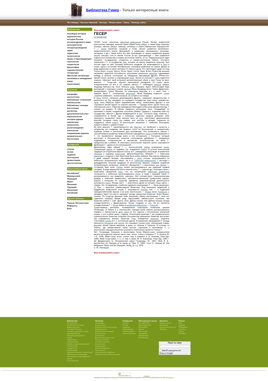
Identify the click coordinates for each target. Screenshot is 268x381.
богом (115, 205)
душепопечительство (77, 114)
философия (73, 67)
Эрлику (163, 165)
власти (115, 122)
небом (147, 147)
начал (148, 134)
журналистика (74, 36)
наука (70, 50)
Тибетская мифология (144, 160)
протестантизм (74, 163)
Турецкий (71, 187)
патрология (73, 125)
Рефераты (72, 206)
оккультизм (72, 122)
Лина (132, 78)
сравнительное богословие (107, 354)
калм (110, 71)
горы (120, 172)
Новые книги (115, 22)
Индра (148, 192)
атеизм (70, 149)
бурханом (108, 223)
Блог (69, 208)
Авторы (103, 22)
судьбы (108, 221)
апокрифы (72, 94)
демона (157, 84)
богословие (73, 108)
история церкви (75, 119)
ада (141, 118)
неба (157, 78)
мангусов (120, 154)
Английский (73, 173)
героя (137, 174)
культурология (74, 45)
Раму (143, 149)
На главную (73, 22)
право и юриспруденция (79, 59)
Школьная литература (78, 75)
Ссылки (182, 329)
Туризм (182, 325)
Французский (73, 176)
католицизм (73, 157)
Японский (72, 184)
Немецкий (72, 179)
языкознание (73, 84)
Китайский (72, 193)
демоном (130, 93)
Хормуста (162, 192)
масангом (98, 156)
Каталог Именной (89, 22)
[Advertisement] (79, 257)
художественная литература (79, 352)
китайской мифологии (137, 205)
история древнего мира (79, 42)
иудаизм (71, 154)
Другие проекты (76, 198)
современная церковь (78, 133)
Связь (127, 22)
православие (73, 160)
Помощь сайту (138, 22)
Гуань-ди (154, 205)
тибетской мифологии (130, 42)
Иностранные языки (78, 169)
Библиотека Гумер (102, 10)
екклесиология (74, 116)
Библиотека (74, 29)
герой (103, 49)
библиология (73, 102)
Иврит (70, 181)
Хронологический (168, 327)
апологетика (73, 97)
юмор (70, 81)
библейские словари (77, 105)
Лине (165, 64)
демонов (153, 73)
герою (166, 93)
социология (73, 64)
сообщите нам (170, 377)
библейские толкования (79, 100)
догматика (72, 111)
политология (73, 56)
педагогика (72, 53)
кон (149, 203)
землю (109, 149)
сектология (72, 130)
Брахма (144, 189)
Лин (124, 62)
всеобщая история (76, 34)
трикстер (138, 127)
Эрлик (120, 167)
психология (73, 61)
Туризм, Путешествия (77, 203)
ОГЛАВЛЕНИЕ (100, 37)
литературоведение (77, 48)
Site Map (182, 333)
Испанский (72, 190)
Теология (72, 90)
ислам (70, 152)
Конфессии (73, 144)
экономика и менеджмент (79, 78)
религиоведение (75, 128)
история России (75, 39)
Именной (164, 325)
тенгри (121, 223)
